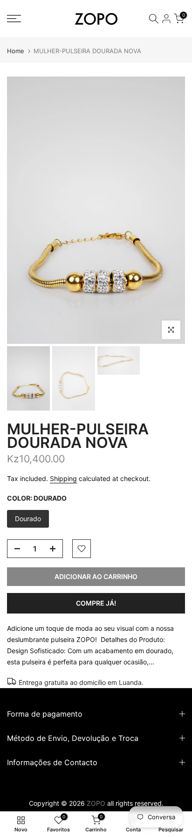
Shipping (63, 478)
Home (15, 51)
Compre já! (96, 603)
